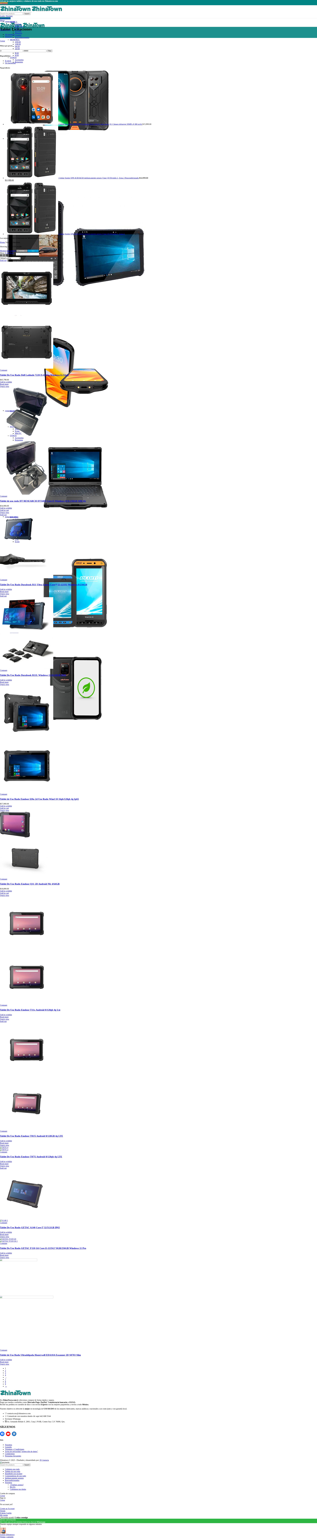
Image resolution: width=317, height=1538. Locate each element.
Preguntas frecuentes (13, 1456)
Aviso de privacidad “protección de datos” (21, 1451)
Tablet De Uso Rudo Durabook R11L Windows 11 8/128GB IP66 (33, 675)
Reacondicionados (22, 37)
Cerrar (2, 41)
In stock (8, 61)
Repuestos (19, 62)
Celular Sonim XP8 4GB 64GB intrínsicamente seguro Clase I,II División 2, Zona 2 (92, 234)
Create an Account (7, 1509)
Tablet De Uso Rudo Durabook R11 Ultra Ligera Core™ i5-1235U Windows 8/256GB (43, 584)
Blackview (19, 26)
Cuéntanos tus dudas (18, 1489)
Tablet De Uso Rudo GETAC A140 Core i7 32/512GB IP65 (30, 1227)
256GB (18, 42)
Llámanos (4, 3)
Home (2, 242)
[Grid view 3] (4, 256)
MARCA (13, 22)
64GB (17, 46)
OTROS (13, 57)
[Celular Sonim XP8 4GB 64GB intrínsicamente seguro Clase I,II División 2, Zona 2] (32, 234)
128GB (18, 44)
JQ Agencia (44, 1460)
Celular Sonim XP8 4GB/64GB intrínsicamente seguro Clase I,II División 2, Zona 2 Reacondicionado (99, 178)
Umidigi (18, 35)
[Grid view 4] (7, 256)
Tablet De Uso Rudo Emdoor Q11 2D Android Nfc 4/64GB (30, 884)
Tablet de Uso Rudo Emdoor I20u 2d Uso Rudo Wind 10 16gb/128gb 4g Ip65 (39, 799)
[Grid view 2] (1, 256)
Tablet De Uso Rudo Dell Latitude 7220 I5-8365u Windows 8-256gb (34, 375)
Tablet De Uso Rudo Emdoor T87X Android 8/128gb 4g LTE (31, 1156)
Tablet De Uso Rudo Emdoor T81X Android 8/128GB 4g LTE (31, 1136)
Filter (49, 51)
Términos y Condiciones (14, 1449)
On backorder (10, 63)
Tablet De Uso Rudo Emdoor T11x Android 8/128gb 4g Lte (30, 1010)
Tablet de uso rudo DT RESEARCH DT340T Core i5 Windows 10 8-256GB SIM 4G (43, 501)
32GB (17, 49)
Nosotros (8, 1445)
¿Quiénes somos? (17, 1485)
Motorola (18, 33)
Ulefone (18, 24)
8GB (17, 53)
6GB (17, 55)
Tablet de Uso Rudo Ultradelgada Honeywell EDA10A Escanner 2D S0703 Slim (40, 1355)
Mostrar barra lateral (8, 251)
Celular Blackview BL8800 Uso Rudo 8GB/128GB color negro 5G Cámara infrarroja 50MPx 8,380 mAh (100, 124)
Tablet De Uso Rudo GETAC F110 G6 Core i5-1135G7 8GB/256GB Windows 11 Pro (43, 1248)
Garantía (8, 1447)
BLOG (12, 1487)
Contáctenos (10, 1454)
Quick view (4, 386)
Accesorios (19, 60)
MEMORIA (15, 40)
